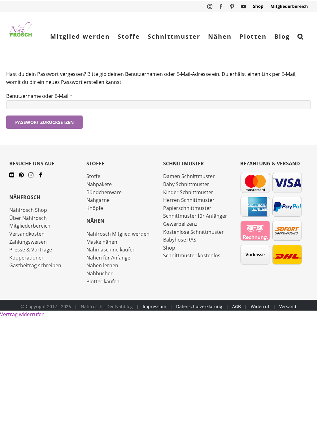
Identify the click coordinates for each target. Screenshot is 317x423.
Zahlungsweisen (28, 241)
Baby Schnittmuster (186, 184)
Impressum (154, 306)
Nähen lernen (102, 265)
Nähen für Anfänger (109, 257)
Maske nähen (101, 241)
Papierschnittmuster (187, 208)
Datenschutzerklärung (199, 306)
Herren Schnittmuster (189, 200)
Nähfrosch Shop (28, 210)
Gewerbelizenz (180, 223)
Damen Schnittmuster (189, 176)
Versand (287, 306)
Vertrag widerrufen (22, 314)
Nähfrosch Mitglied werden (118, 233)
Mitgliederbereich (29, 225)
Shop (169, 247)
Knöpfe (94, 208)
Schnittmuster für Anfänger (195, 215)
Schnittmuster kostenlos (191, 255)
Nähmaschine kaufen (111, 249)
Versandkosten (27, 233)
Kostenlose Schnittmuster (193, 232)
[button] (300, 36)
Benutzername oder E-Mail (39, 96)
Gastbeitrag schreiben (35, 265)
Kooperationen (27, 257)
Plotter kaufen (102, 281)
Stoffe (93, 176)
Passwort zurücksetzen (44, 122)
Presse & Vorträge (30, 249)
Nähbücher (99, 273)
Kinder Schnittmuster (188, 192)
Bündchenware (104, 192)
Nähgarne (98, 200)
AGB (236, 306)
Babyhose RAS (179, 239)
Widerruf (260, 306)
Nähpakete (99, 184)
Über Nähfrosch (28, 218)
